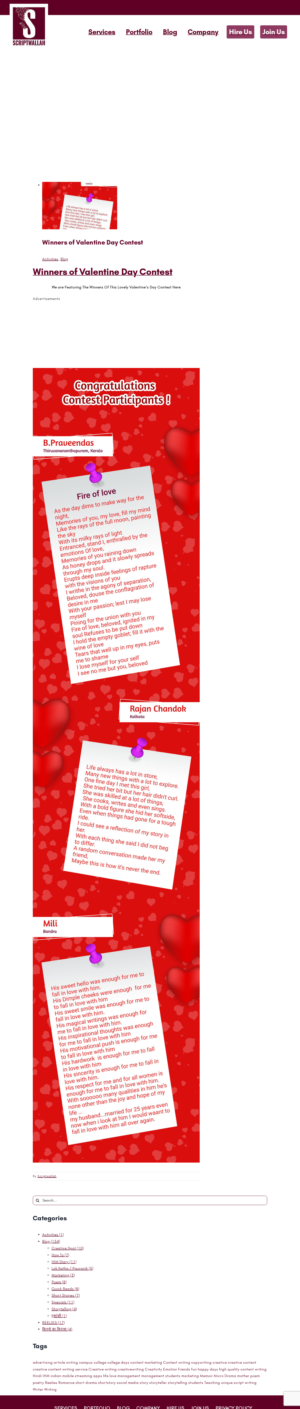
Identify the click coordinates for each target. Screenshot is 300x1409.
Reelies (51, 1382)
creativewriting (131, 1369)
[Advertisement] (150, 84)
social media (128, 1382)
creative (220, 1362)
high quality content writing (243, 1369)
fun (194, 1369)
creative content (242, 1362)
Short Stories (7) (66, 1295)
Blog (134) (51, 1241)
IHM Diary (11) (64, 1262)
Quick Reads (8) (65, 1288)
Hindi (37, 1376)
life (106, 1376)
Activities (50, 259)
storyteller (158, 1382)
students (195, 1382)
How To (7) (60, 1255)
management (128, 1376)
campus (86, 1362)
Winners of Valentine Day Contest (92, 242)
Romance (66, 1382)
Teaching (212, 1382)
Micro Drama (225, 1376)
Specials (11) (63, 1302)
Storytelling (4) (64, 1309)
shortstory (107, 1382)
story (144, 1382)
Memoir (206, 1376)
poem (255, 1376)
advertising (43, 1362)
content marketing (146, 1362)
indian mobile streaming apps (76, 1376)
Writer (38, 1389)
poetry (38, 1382)
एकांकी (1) (59, 1315)
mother (243, 1376)
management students (160, 1376)
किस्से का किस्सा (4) (57, 1329)
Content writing (176, 1362)
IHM (46, 1376)
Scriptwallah (47, 1176)
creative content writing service (60, 1369)
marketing (190, 1376)
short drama (86, 1382)
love (112, 1376)
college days (118, 1362)
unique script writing (239, 1382)
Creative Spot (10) (68, 1248)
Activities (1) (53, 1234)
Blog (64, 259)
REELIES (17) (53, 1322)
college (100, 1362)
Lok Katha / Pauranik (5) (73, 1268)
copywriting (201, 1362)
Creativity (153, 1369)
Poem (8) (59, 1282)
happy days (208, 1369)
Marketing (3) (63, 1275)
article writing (66, 1362)
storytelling (177, 1382)
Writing (50, 1389)
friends (184, 1369)
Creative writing (103, 1369)
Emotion (170, 1369)
